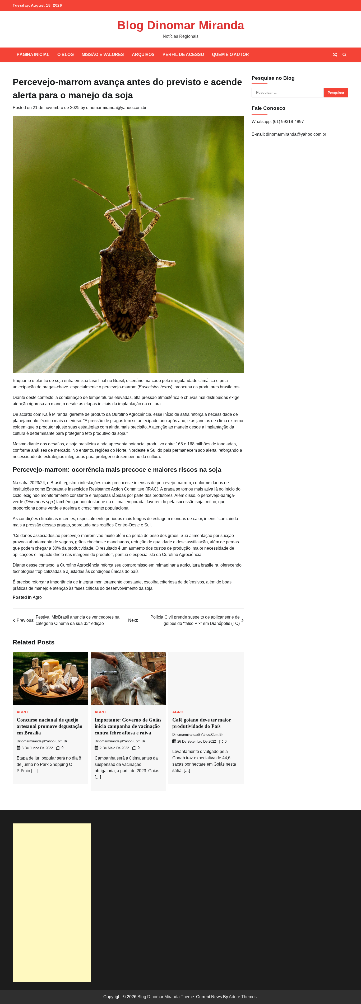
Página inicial (33, 54)
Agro (37, 597)
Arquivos (143, 54)
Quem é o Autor (230, 54)
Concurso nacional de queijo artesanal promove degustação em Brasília (49, 726)
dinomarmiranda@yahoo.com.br (116, 107)
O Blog (65, 54)
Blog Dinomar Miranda (180, 25)
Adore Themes (243, 996)
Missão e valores (103, 54)
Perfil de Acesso (183, 54)
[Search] (344, 55)
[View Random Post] (335, 55)
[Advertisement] (52, 902)
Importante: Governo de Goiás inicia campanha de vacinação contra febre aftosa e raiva (128, 726)
